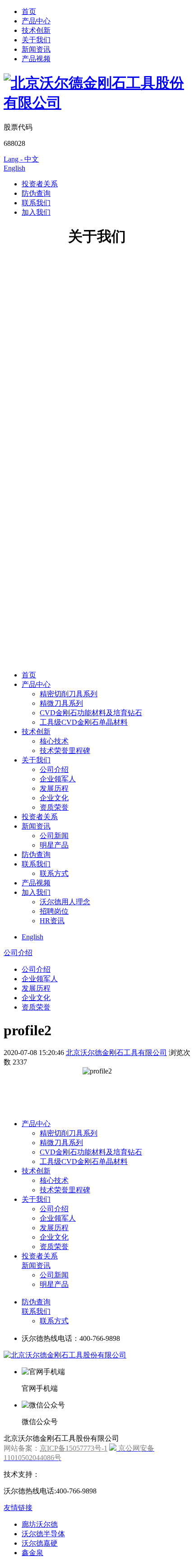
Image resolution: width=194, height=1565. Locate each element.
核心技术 (54, 741)
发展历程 (54, 788)
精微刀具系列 (61, 703)
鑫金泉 (32, 1552)
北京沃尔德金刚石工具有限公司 (116, 1052)
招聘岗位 (54, 911)
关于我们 (36, 40)
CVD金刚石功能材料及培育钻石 (91, 713)
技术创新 (36, 30)
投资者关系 (40, 184)
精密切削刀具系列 (68, 694)
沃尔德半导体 (43, 1534)
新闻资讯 (36, 49)
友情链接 (18, 1507)
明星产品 (54, 845)
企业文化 (54, 798)
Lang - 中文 (21, 159)
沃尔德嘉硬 (40, 1543)
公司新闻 (54, 835)
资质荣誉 (54, 807)
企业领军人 (58, 779)
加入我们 (36, 212)
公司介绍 (54, 769)
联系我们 (36, 203)
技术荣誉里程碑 (65, 750)
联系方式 (54, 873)
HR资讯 (52, 921)
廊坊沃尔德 (40, 1524)
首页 (29, 11)
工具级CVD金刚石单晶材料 (84, 722)
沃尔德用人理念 (65, 902)
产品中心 (36, 21)
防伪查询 (36, 193)
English (14, 168)
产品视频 (36, 59)
